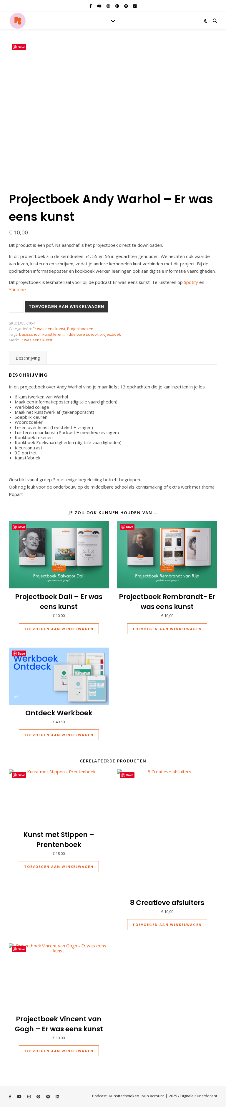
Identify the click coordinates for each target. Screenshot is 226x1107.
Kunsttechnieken (124, 1095)
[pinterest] (117, 6)
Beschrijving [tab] (28, 358)
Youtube (17, 289)
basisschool (30, 334)
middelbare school (81, 334)
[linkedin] (135, 6)
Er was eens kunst (49, 328)
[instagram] (109, 6)
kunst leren (52, 334)
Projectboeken (80, 328)
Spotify (191, 282)
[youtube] (99, 6)
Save (21, 47)
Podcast (99, 1095)
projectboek (110, 334)
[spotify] (126, 6)
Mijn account (153, 1095)
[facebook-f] (91, 6)
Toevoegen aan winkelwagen (66, 306)
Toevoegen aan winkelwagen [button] (59, 629)
